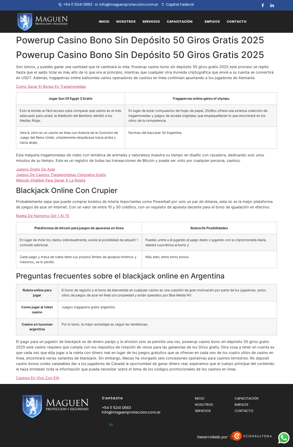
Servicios (151, 21)
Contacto (237, 21)
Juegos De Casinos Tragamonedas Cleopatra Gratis (61, 174)
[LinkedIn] (272, 5)
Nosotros (126, 21)
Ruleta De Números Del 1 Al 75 (42, 215)
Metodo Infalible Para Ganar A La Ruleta (50, 180)
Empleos (212, 21)
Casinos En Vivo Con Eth (37, 377)
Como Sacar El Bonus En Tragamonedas (51, 86)
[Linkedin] (111, 422)
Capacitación (180, 21)
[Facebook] (262, 5)
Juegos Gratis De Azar (35, 169)
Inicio (104, 21)
